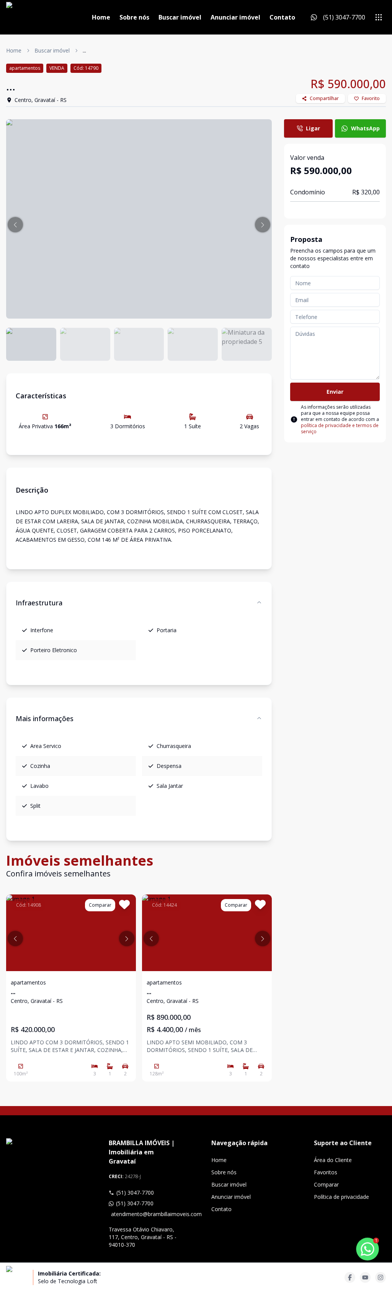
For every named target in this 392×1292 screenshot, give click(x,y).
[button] (15, 224)
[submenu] (378, 17)
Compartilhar (324, 98)
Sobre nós (134, 17)
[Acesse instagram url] (380, 1277)
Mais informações (45, 718)
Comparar (326, 1184)
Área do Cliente (333, 1160)
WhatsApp (365, 128)
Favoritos (325, 1172)
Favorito (371, 98)
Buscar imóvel (179, 17)
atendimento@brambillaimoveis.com (146, 1214)
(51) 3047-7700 (135, 1192)
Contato (282, 17)
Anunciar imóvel (235, 17)
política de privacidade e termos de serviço (340, 428)
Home (101, 17)
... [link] (84, 50)
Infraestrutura (39, 602)
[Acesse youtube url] (365, 1277)
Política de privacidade (341, 1196)
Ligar (313, 128)
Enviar (335, 391)
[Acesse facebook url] (350, 1277)
